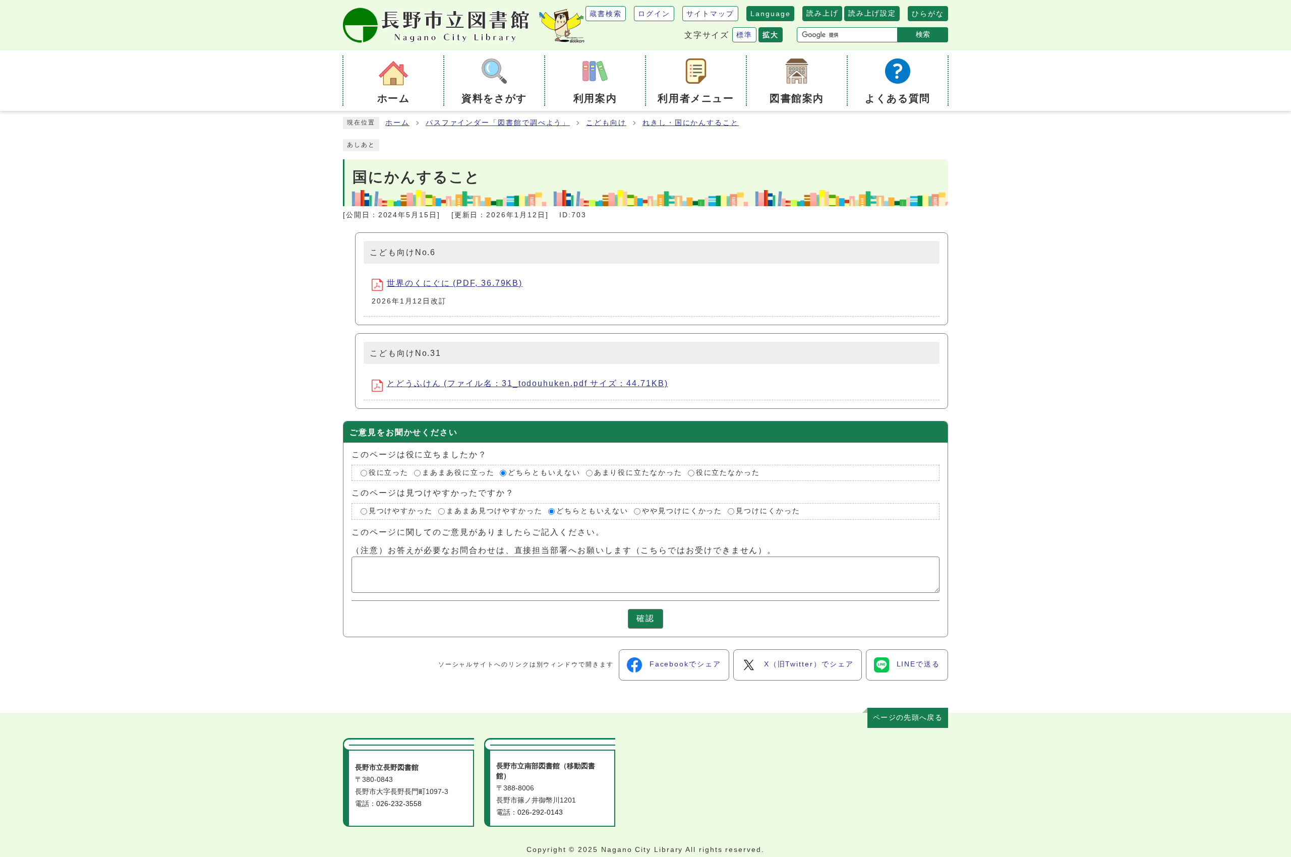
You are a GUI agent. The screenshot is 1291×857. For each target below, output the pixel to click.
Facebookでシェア (685, 664)
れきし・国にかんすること (690, 123)
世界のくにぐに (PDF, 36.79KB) (454, 283)
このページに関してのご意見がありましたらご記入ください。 (478, 532)
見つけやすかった (401, 511)
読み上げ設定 (872, 13)
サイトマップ (710, 14)
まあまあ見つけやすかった (494, 511)
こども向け (606, 123)
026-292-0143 (540, 812)
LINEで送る (918, 664)
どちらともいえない (544, 472)
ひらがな (928, 14)
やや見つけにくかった (682, 511)
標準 (744, 35)
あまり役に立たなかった (638, 472)
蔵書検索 (606, 14)
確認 (645, 618)
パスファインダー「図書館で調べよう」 (498, 123)
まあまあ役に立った (458, 472)
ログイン (654, 14)
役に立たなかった (728, 472)
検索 (923, 34)
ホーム (397, 123)
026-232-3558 (399, 804)
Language (770, 14)
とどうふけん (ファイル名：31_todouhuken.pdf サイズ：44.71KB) (527, 383)
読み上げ (822, 13)
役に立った (389, 472)
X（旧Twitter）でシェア (809, 664)
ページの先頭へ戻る (908, 717)
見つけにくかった (768, 511)
